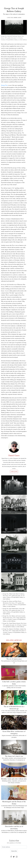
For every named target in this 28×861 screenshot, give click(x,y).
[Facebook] (11, 857)
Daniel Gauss (17, 17)
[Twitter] (13, 857)
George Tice (4, 85)
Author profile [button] (14, 471)
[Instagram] (16, 857)
